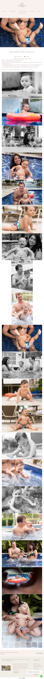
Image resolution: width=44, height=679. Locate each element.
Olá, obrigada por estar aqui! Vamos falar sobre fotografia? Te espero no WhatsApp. (34, 672)
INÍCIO (4, 11)
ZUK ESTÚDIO (22, 13)
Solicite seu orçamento (39, 653)
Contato (36, 674)
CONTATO (32, 11)
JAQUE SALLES (23, 11)
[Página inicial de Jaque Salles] (22, 5)
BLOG (39, 11)
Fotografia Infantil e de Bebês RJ (26, 69)
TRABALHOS (13, 11)
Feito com (22, 678)
